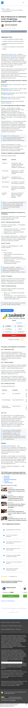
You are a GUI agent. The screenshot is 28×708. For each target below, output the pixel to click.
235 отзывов (19, 322)
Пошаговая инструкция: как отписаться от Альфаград (12, 44)
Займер (14, 320)
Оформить (14, 335)
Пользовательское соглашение (15, 625)
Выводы (4, 49)
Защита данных (4, 625)
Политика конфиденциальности (8, 629)
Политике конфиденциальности (7, 706)
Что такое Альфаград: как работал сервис (12, 39)
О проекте (3, 622)
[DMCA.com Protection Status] (4, 697)
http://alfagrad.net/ (11, 54)
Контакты (8, 622)
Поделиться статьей (6, 31)
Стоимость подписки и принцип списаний (13, 41)
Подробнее (14, 339)
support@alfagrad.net (13, 246)
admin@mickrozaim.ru (21, 692)
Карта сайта (18, 629)
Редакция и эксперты (15, 622)
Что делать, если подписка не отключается (13, 46)
